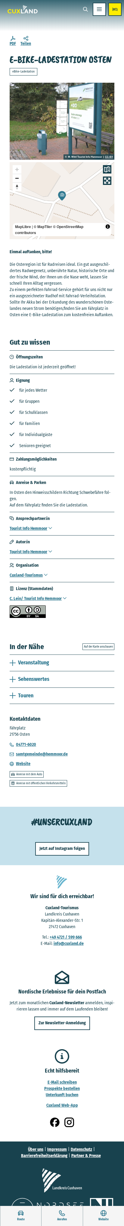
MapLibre (23, 226)
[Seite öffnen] (62, 1180)
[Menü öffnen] (99, 9)
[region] (62, 200)
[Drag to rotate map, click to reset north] (17, 187)
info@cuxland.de (69, 943)
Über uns (35, 1149)
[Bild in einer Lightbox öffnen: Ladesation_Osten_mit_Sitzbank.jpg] (62, 121)
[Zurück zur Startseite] (22, 9)
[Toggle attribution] (107, 226)
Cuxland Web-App (62, 1105)
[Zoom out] (17, 178)
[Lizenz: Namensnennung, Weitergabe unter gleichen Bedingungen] (28, 616)
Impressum (57, 1149)
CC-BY (109, 157)
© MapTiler (43, 226)
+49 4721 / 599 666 (66, 937)
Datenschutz (81, 1149)
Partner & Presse (86, 1155)
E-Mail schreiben (62, 1082)
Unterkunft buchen (62, 1094)
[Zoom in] (17, 169)
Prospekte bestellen (62, 1088)
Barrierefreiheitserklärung (44, 1155)
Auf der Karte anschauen (98, 647)
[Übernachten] (115, 9)
